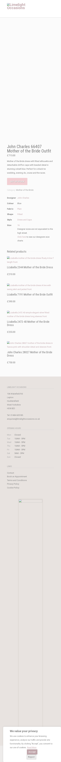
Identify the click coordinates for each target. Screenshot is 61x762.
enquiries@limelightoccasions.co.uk (23, 419)
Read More (31, 747)
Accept (32, 752)
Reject (31, 757)
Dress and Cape (24, 220)
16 (18, 225)
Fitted (20, 214)
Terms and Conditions (17, 480)
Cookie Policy (13, 487)
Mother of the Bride (24, 190)
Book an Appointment (17, 476)
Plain (19, 209)
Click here (21, 237)
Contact (10, 473)
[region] (32, 744)
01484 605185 (16, 415)
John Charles (23, 198)
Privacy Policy (13, 484)
